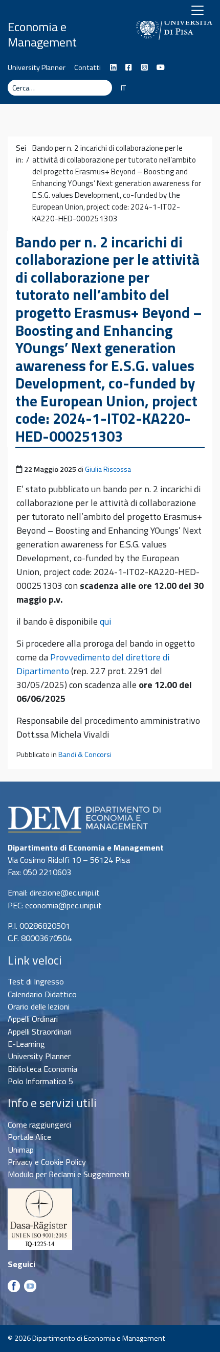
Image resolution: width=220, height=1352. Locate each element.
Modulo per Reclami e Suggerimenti (68, 1174)
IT (123, 88)
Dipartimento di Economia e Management (49, 26)
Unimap (21, 1149)
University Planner (36, 67)
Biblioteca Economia (42, 1069)
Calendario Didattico (42, 994)
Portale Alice (29, 1137)
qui (105, 621)
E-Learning (26, 1044)
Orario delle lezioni (39, 1006)
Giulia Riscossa (108, 469)
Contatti (87, 67)
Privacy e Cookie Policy (47, 1162)
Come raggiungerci (39, 1124)
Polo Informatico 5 (40, 1081)
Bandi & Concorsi (85, 754)
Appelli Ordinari (33, 1019)
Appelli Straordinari (40, 1031)
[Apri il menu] (197, 10)
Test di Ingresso (36, 981)
